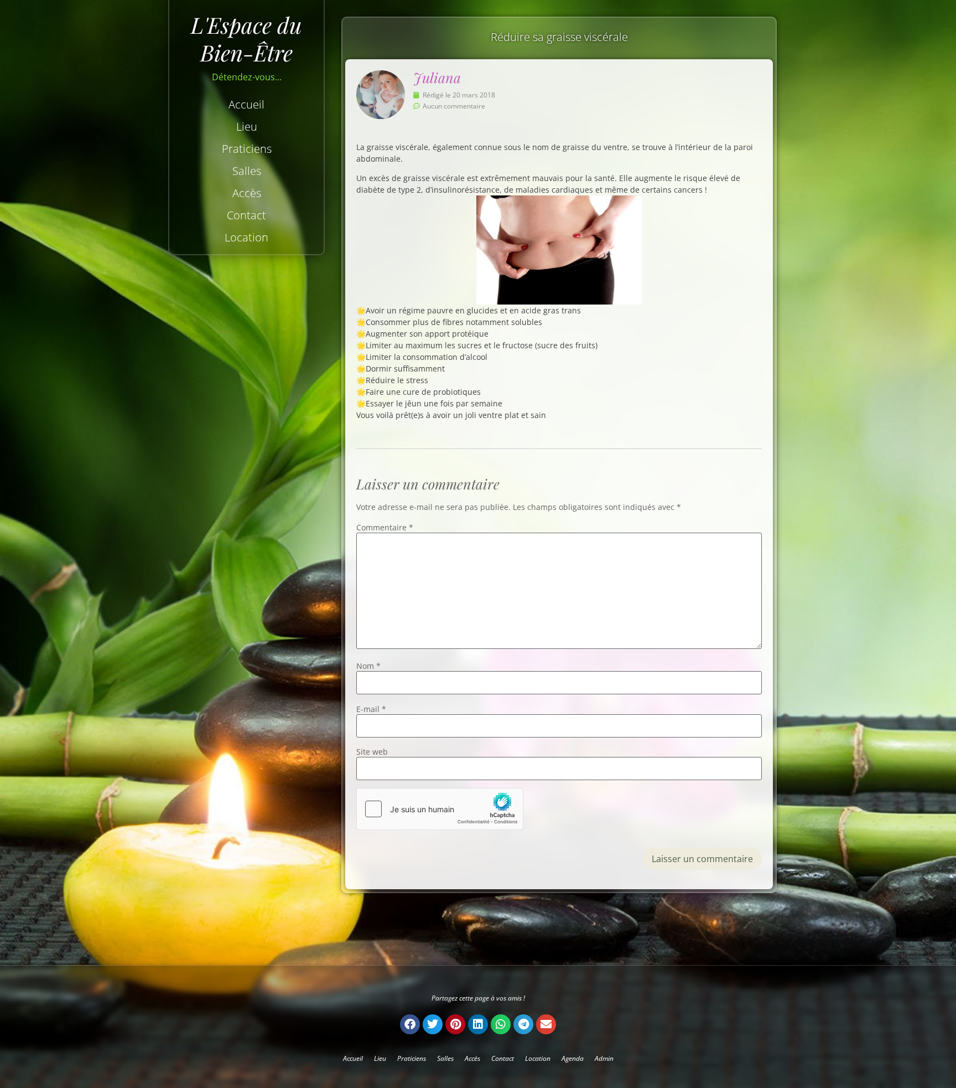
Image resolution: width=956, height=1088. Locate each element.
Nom (368, 666)
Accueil (246, 104)
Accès (246, 192)
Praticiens (247, 148)
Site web (372, 752)
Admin (604, 1058)
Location (246, 237)
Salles (246, 170)
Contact (246, 215)
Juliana (437, 77)
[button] (410, 1024)
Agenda (573, 1058)
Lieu (246, 126)
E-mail (371, 709)
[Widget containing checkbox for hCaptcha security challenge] (439, 809)
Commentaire (384, 528)
